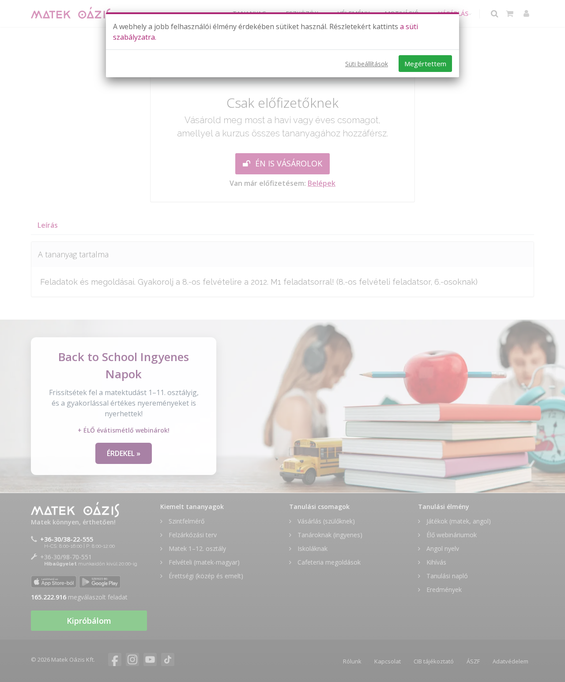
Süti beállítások (366, 64)
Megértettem (425, 63)
